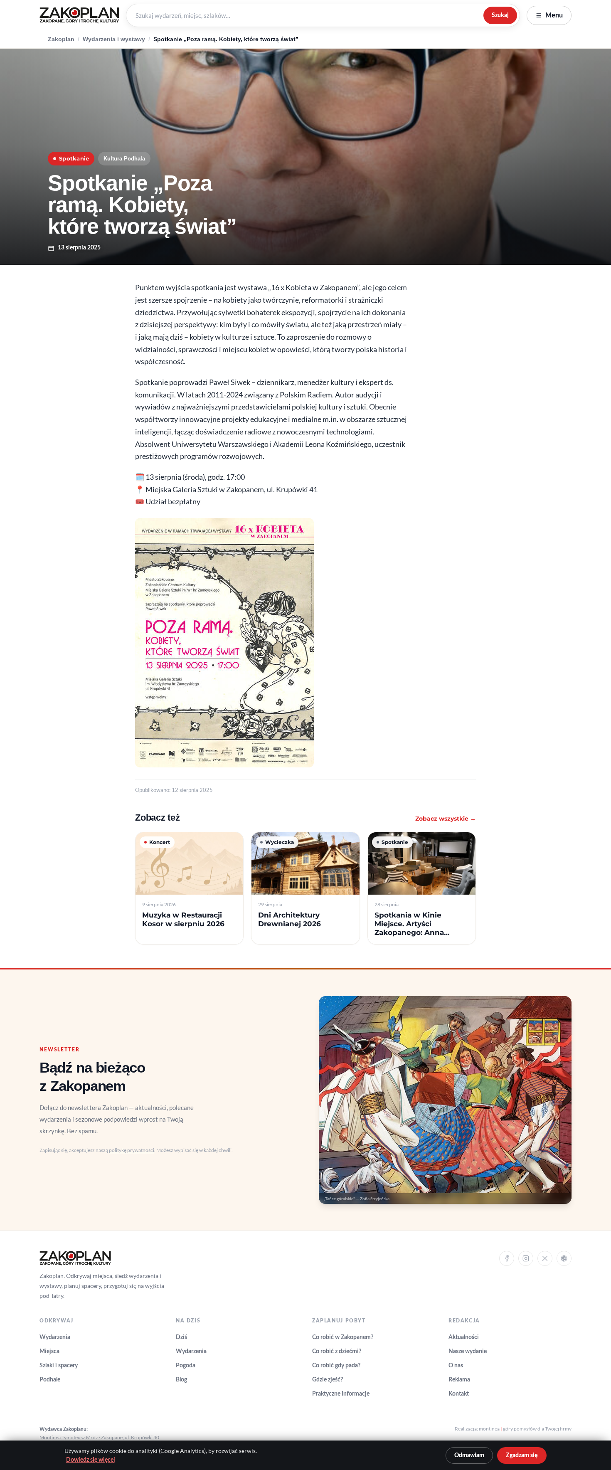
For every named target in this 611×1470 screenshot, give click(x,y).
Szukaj (500, 15)
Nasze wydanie (467, 1351)
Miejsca (49, 1351)
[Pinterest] (564, 1258)
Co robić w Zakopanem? (342, 1337)
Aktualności (463, 1337)
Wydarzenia (54, 1337)
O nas (455, 1366)
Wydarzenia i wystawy (114, 39)
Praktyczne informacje (341, 1394)
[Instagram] (525, 1258)
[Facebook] (506, 1258)
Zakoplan (61, 39)
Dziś (181, 1337)
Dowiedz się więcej (90, 1460)
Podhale (49, 1380)
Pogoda (185, 1366)
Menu (554, 15)
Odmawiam (469, 1455)
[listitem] (189, 888)
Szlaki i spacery (58, 1366)
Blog (181, 1380)
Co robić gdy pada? (336, 1366)
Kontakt (458, 1394)
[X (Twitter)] (544, 1258)
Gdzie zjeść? (327, 1380)
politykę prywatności (131, 1150)
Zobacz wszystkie (445, 818)
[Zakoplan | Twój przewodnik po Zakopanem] (79, 15)
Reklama (459, 1380)
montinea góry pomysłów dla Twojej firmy (525, 1429)
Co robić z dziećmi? (336, 1351)
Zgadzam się (522, 1455)
